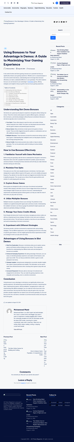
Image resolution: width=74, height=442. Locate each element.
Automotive (53, 120)
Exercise (52, 146)
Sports (52, 222)
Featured (52, 153)
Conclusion (8, 104)
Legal (51, 196)
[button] (65, 2)
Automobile (53, 117)
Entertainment (54, 143)
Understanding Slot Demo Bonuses (13, 90)
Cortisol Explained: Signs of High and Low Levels (60, 65)
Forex (51, 166)
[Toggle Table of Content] (25, 88)
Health (52, 179)
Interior (52, 189)
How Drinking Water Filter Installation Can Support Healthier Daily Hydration (59, 52)
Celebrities (53, 133)
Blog (51, 126)
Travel (52, 232)
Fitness (52, 159)
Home (52, 182)
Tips (51, 229)
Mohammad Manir (21, 310)
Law (51, 192)
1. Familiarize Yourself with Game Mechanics (17, 93)
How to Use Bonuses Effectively (12, 91)
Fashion (52, 149)
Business (52, 130)
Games (52, 176)
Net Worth (53, 202)
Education (53, 140)
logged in (23, 383)
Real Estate (53, 215)
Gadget (52, 169)
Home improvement (55, 186)
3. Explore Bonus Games (13, 96)
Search (60, 30)
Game (52, 173)
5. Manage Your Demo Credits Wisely (15, 99)
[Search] (53, 38)
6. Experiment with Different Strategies (16, 101)
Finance (52, 156)
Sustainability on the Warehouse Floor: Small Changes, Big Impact (59, 92)
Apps (51, 113)
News (51, 205)
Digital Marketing (54, 136)
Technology (53, 225)
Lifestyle (52, 199)
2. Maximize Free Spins (13, 95)
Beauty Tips (53, 123)
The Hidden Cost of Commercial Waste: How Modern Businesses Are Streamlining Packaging (59, 78)
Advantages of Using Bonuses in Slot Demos (15, 103)
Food (51, 163)
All (5, 48)
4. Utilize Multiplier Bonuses (14, 98)
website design (54, 235)
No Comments (31, 68)
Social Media (53, 219)
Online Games (54, 209)
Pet (51, 212)
